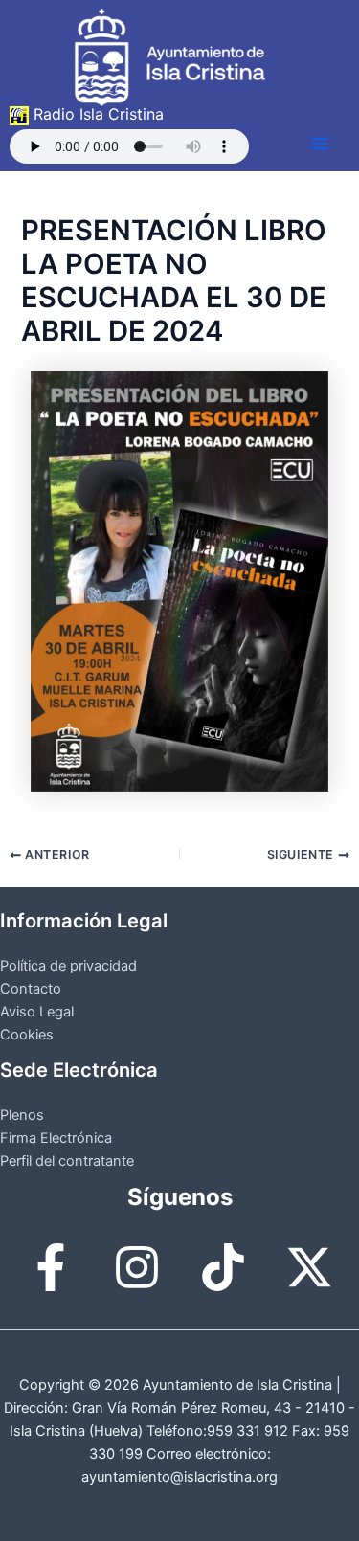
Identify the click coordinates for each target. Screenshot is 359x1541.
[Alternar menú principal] (320, 143)
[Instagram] (136, 1267)
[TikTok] (223, 1267)
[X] (309, 1267)
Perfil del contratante (67, 1161)
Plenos (22, 1115)
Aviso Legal (37, 1011)
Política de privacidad (68, 965)
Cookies (27, 1034)
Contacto (30, 988)
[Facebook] (50, 1267)
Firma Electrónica (56, 1138)
